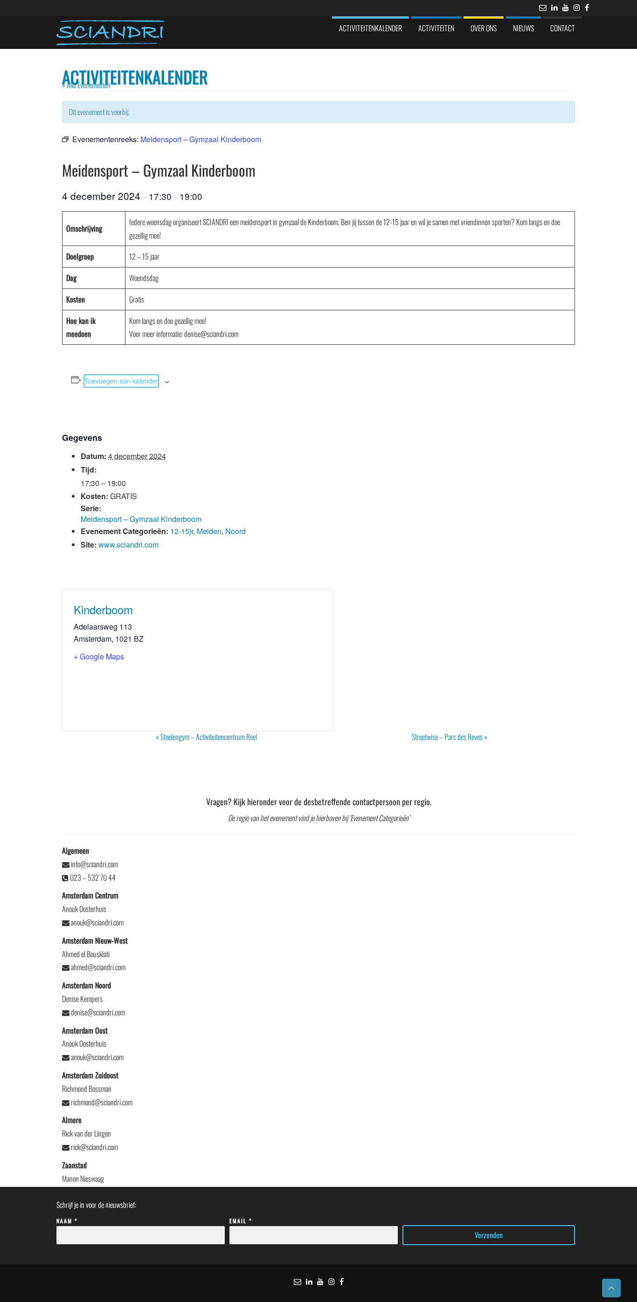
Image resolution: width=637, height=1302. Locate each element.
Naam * (67, 1221)
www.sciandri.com (128, 544)
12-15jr (181, 531)
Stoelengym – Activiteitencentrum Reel (206, 736)
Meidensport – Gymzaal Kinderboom (141, 519)
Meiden (209, 531)
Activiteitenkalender (370, 28)
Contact (562, 28)
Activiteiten (436, 28)
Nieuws (523, 28)
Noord (235, 531)
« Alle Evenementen (86, 84)
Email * (240, 1221)
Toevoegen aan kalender (121, 380)
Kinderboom (103, 609)
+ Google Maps (99, 656)
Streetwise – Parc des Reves (449, 736)
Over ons (484, 28)
